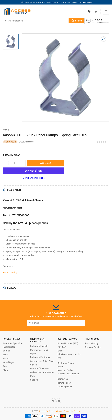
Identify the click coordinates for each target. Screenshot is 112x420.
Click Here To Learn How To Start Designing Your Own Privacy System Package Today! (56, 2)
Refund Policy (64, 383)
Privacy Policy (91, 343)
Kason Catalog (10, 272)
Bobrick (6, 350)
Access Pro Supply (46, 411)
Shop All (34, 379)
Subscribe (77, 323)
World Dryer (8, 362)
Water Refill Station (39, 368)
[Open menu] (106, 11)
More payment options (34, 178)
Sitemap (59, 411)
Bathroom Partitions (40, 357)
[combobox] (44, 21)
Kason (6, 130)
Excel (5, 354)
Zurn (5, 366)
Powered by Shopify (72, 411)
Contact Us (62, 379)
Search (78, 20)
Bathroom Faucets (39, 346)
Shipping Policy (64, 386)
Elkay (5, 370)
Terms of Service (93, 347)
